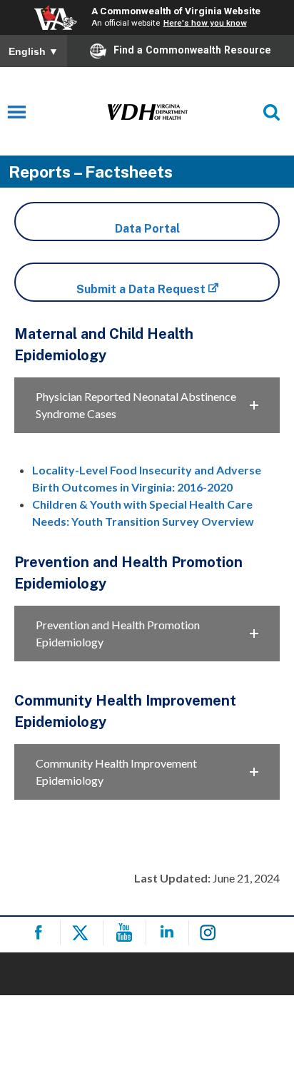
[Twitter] (83, 932)
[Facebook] (41, 932)
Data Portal (147, 228)
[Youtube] (126, 932)
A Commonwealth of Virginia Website (175, 10)
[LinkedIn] (169, 932)
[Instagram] (212, 932)
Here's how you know (205, 23)
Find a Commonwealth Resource (192, 50)
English (34, 51)
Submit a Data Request (141, 289)
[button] (147, 405)
